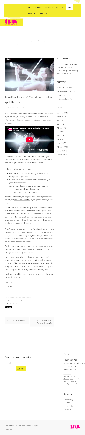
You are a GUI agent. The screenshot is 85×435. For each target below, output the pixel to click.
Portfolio (49, 7)
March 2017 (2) (61, 143)
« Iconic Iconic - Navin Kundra (16, 320)
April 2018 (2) (61, 124)
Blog (69, 7)
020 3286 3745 (71, 360)
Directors (60, 7)
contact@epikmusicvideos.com (73, 384)
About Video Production (56, 41)
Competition (68, 409)
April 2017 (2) (61, 139)
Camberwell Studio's (22, 200)
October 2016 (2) (62, 155)
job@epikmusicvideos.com (71, 376)
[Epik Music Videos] (11, 22)
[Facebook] (10, 7)
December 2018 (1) (62, 113)
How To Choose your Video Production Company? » (43, 321)
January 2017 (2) (62, 151)
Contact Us (42, 13)
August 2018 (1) (61, 117)
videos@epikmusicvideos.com (74, 363)
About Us (31, 13)
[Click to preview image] (29, 74)
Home (30, 7)
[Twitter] (12, 7)
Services (38, 7)
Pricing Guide (68, 406)
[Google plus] (14, 7)
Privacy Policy (68, 399)
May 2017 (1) (60, 136)
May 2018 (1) (60, 120)
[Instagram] (17, 7)
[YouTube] (15, 7)
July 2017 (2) (61, 132)
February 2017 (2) (62, 147)
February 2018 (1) (62, 128)
